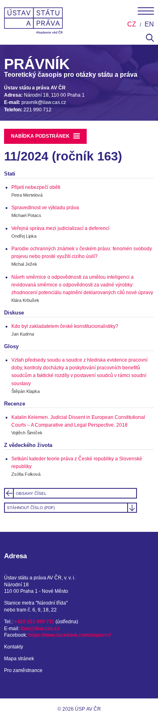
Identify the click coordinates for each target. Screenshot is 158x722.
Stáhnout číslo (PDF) (31, 507)
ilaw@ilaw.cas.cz (40, 628)
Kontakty (13, 647)
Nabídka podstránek (41, 136)
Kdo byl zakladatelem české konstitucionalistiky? (64, 326)
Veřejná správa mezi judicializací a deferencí (60, 228)
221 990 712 (37, 110)
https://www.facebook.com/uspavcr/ (69, 635)
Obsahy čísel (31, 493)
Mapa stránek (19, 658)
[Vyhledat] (150, 40)
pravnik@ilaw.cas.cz (43, 102)
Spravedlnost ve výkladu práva (45, 207)
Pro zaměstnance (23, 670)
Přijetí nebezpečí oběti (35, 187)
